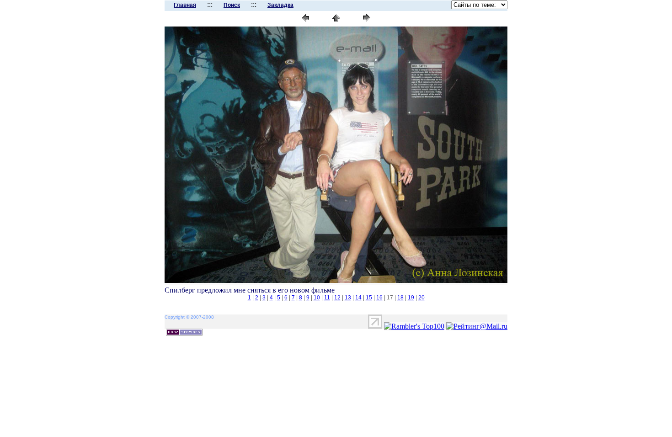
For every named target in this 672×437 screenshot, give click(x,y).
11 (327, 297)
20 (421, 297)
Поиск (232, 5)
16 (379, 297)
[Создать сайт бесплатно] (184, 333)
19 (411, 297)
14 (358, 297)
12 (337, 297)
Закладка (280, 5)
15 (369, 297)
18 (400, 297)
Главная (185, 5)
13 (348, 297)
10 (317, 297)
